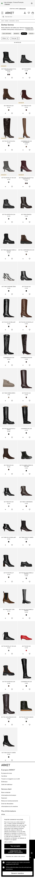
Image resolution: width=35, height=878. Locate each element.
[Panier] (33, 13)
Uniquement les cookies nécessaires (15, 851)
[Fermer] (32, 3)
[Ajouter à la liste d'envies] (12, 77)
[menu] (2, 13)
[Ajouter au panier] (5, 77)
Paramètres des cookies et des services (15, 856)
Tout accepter (15, 846)
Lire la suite (8, 842)
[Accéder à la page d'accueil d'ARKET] (9, 13)
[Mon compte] (25, 13)
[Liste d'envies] (29, 13)
